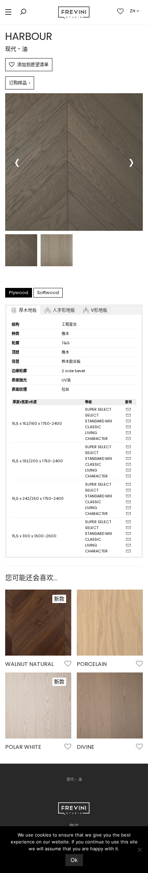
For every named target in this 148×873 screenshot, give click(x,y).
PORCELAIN (92, 664)
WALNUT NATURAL (29, 664)
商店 (74, 825)
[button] (8, 12)
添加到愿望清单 (33, 64)
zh (133, 11)
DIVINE (85, 747)
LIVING (91, 432)
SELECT (91, 415)
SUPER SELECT (98, 409)
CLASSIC (93, 427)
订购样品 (19, 82)
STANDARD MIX (98, 421)
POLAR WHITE (23, 747)
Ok (74, 859)
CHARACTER (96, 438)
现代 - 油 (16, 49)
